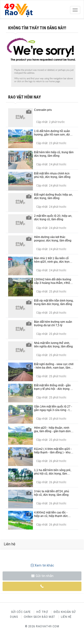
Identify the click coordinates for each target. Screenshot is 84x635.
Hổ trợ (42, 612)
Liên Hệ (66, 616)
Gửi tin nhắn (44, 576)
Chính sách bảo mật (39, 616)
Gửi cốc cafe (21, 612)
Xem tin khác (44, 565)
